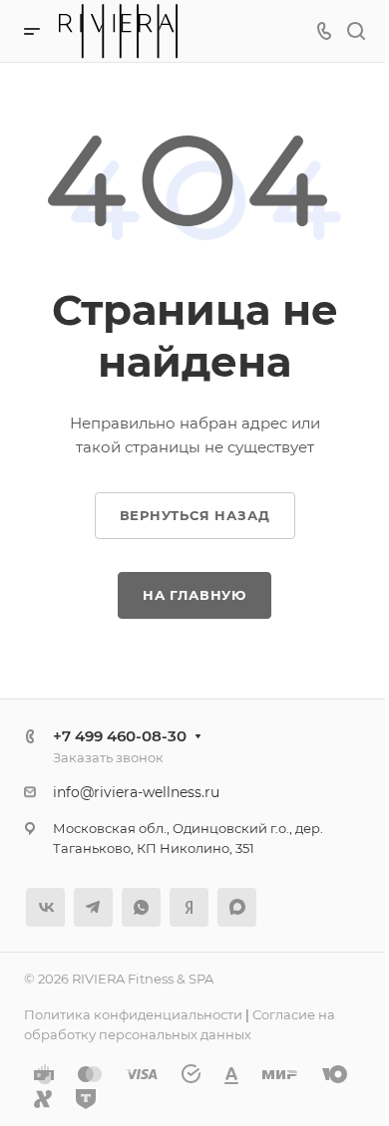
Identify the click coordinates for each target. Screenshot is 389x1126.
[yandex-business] (189, 907)
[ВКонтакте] (45, 907)
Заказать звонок (108, 757)
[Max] (236, 907)
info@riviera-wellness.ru (136, 792)
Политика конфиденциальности (133, 1014)
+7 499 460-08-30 (120, 735)
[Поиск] (355, 31)
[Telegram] (93, 907)
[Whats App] (141, 907)
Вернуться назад (195, 515)
